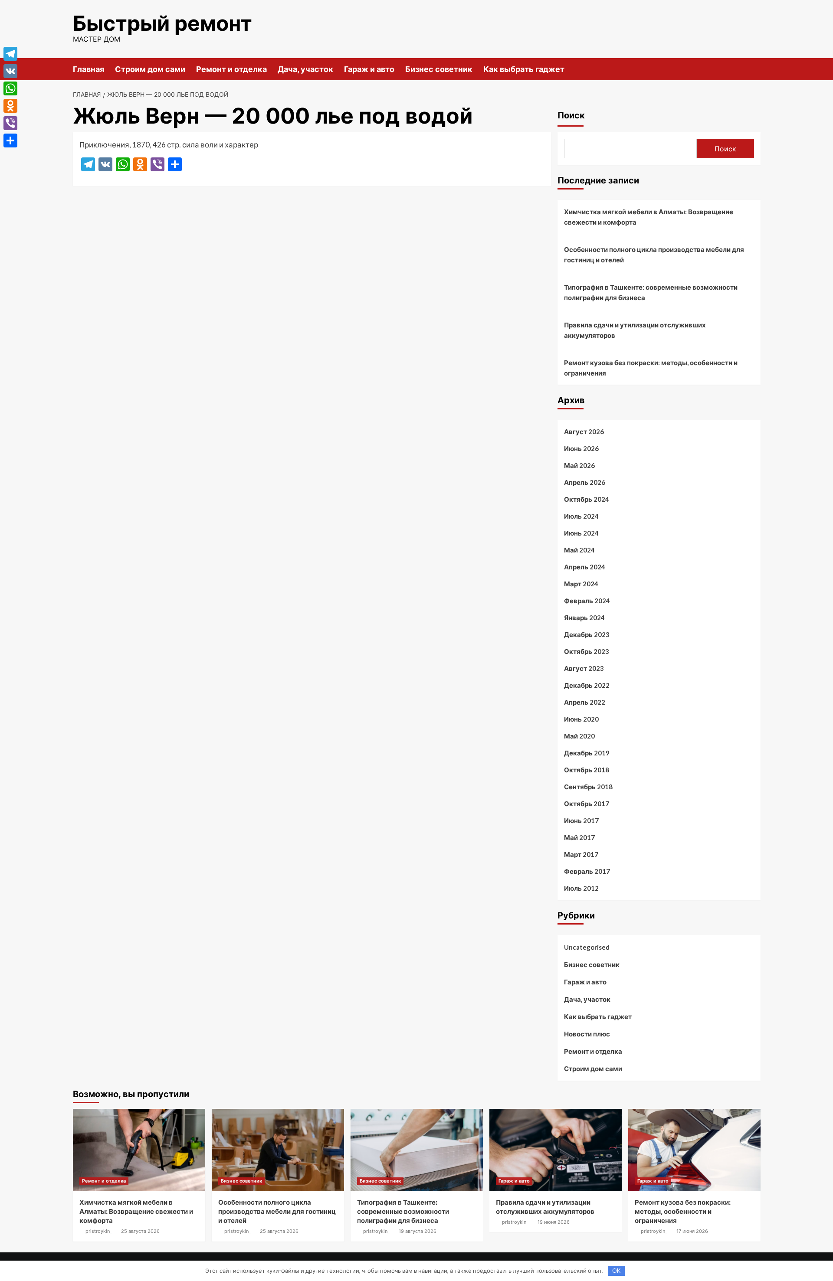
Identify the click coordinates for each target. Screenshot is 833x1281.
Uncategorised (587, 947)
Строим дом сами (150, 69)
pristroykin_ (98, 1231)
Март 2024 (581, 584)
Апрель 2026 (584, 482)
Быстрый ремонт (162, 23)
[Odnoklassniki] (10, 105)
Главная (88, 69)
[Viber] (10, 123)
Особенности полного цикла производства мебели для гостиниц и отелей (654, 254)
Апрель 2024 (584, 567)
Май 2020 (579, 736)
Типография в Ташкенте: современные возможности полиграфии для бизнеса (651, 292)
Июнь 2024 (581, 533)
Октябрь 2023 (586, 651)
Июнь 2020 (581, 719)
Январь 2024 (584, 617)
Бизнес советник (438, 69)
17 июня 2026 (692, 1231)
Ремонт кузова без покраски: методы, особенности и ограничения (651, 368)
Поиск (571, 115)
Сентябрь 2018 (588, 787)
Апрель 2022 (584, 702)
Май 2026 (579, 465)
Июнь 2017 (581, 820)
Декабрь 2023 (587, 634)
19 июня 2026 (554, 1222)
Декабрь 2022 (587, 685)
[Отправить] (10, 140)
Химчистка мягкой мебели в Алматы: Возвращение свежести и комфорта (648, 217)
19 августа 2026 (417, 1231)
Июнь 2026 (581, 448)
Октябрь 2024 (586, 499)
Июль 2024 (581, 516)
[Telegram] (10, 53)
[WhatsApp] (10, 88)
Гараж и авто (369, 69)
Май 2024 (579, 550)
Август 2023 (584, 668)
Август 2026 (584, 431)
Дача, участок (305, 69)
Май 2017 (579, 837)
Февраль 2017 (587, 871)
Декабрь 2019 (587, 753)
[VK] (10, 71)
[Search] (755, 68)
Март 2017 (581, 854)
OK (616, 1270)
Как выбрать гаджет (523, 69)
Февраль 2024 (587, 601)
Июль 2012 (581, 888)
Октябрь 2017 (586, 803)
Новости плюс (587, 1034)
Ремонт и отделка (231, 69)
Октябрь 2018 (586, 770)
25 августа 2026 (140, 1231)
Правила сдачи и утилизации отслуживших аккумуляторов (635, 330)
